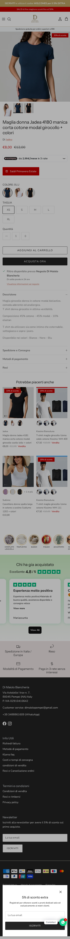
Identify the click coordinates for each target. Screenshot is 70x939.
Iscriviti (35, 925)
